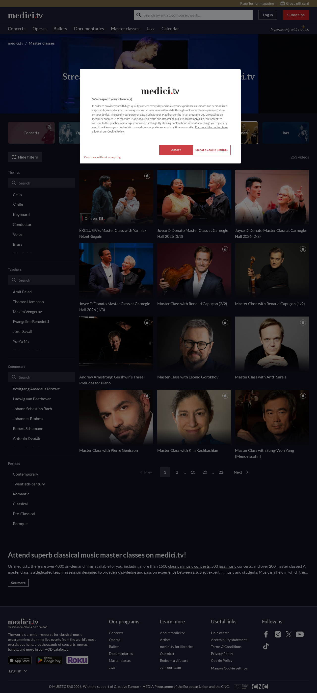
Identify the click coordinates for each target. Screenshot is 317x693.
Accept (176, 149)
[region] (160, 116)
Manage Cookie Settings (211, 149)
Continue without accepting (102, 157)
